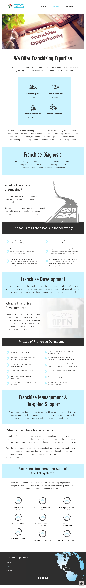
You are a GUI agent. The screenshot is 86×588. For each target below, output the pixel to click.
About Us (8, 563)
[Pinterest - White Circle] (43, 578)
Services (8, 566)
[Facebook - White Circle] (39, 578)
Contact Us (9, 570)
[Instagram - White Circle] (46, 578)
